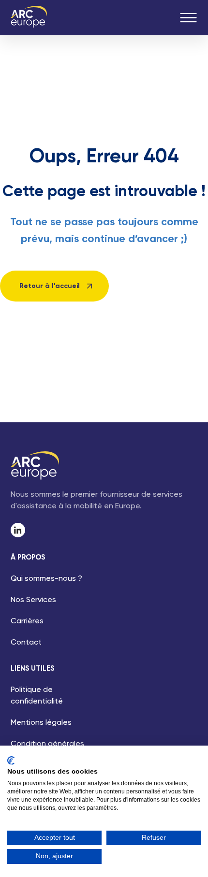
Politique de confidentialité (37, 695)
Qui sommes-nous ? (46, 579)
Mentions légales (41, 723)
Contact (26, 643)
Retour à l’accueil (49, 286)
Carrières (27, 621)
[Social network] (18, 530)
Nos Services (33, 600)
